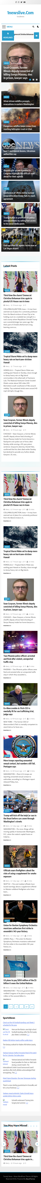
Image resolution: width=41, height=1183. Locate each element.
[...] (28, 1034)
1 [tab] (30, 80)
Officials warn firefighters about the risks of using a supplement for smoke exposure (19, 873)
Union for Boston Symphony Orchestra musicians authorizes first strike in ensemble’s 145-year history (20, 928)
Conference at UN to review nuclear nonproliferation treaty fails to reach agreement (19, 195)
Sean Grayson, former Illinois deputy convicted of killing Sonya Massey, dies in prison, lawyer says (20, 423)
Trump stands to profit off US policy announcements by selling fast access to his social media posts (19, 220)
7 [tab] (33, 1126)
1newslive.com (20, 12)
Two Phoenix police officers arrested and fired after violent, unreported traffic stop (19, 658)
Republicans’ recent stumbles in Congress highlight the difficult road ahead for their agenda (19, 173)
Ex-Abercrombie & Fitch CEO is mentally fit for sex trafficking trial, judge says (18, 711)
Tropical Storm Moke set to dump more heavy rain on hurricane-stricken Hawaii (20, 359)
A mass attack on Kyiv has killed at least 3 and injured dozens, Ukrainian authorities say (19, 151)
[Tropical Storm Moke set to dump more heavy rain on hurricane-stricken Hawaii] (20, 342)
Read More (6, 521)
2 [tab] (34, 80)
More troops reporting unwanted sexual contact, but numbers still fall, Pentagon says (19, 763)
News (6, 60)
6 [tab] (30, 1126)
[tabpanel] (20, 62)
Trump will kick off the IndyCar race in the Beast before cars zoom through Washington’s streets (19, 818)
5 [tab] (28, 1126)
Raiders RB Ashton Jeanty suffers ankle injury (18, 1040)
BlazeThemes (30, 1179)
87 (26, 1007)
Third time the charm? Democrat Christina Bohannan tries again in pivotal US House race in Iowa (16, 71)
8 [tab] (36, 1126)
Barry (8, 305)
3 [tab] (37, 80)
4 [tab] (25, 1126)
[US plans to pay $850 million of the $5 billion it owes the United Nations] (20, 966)
